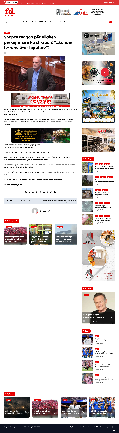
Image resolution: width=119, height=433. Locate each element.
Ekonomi (48, 22)
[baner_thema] (40, 107)
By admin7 (9, 53)
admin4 (94, 321)
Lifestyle (33, 22)
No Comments (26, 53)
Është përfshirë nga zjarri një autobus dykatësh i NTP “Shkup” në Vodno (66, 240)
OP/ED (41, 22)
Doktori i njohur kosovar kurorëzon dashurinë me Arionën (101, 317)
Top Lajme (15, 22)
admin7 (46, 211)
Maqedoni (7, 32)
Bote (96, 164)
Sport (54, 22)
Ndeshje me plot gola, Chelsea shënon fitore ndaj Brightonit (104, 354)
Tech (65, 22)
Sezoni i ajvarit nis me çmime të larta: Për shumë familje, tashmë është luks (14, 240)
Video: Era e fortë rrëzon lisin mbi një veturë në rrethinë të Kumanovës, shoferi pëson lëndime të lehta (105, 182)
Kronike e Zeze (24, 22)
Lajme (7, 22)
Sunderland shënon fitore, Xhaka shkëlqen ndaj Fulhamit (103, 367)
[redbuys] (98, 151)
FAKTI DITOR (26, 427)
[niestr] (98, 84)
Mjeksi (60, 22)
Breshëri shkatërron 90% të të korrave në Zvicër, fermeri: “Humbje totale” (105, 169)
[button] (113, 307)
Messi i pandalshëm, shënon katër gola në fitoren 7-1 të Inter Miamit (104, 380)
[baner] (40, 142)
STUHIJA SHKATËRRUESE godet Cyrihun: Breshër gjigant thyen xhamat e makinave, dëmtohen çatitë (104, 221)
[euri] (98, 122)
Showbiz (93, 294)
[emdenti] (98, 55)
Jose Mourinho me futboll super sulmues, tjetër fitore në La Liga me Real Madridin (105, 341)
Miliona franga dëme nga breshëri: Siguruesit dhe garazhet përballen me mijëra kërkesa (103, 208)
